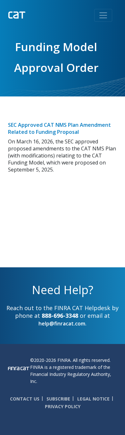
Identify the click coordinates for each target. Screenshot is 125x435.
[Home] (30, 14)
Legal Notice (93, 399)
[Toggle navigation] (103, 15)
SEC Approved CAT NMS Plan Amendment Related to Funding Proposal (59, 128)
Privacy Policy (62, 406)
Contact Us (24, 399)
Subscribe (58, 399)
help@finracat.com (61, 323)
